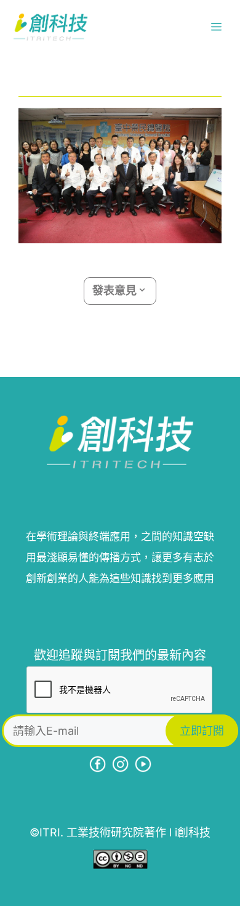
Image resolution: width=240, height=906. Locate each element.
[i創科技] (50, 27)
